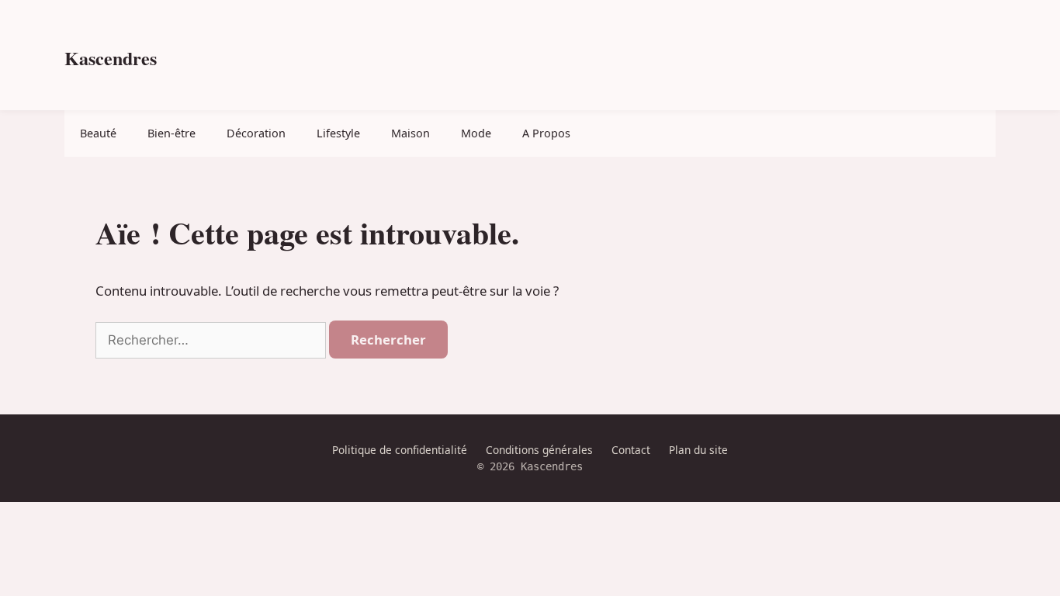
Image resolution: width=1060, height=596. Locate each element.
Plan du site (698, 449)
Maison (410, 133)
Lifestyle (338, 133)
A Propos (546, 133)
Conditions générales (539, 449)
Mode (476, 133)
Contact (630, 449)
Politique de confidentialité (399, 449)
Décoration (256, 133)
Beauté (98, 133)
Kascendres (110, 57)
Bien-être (171, 133)
